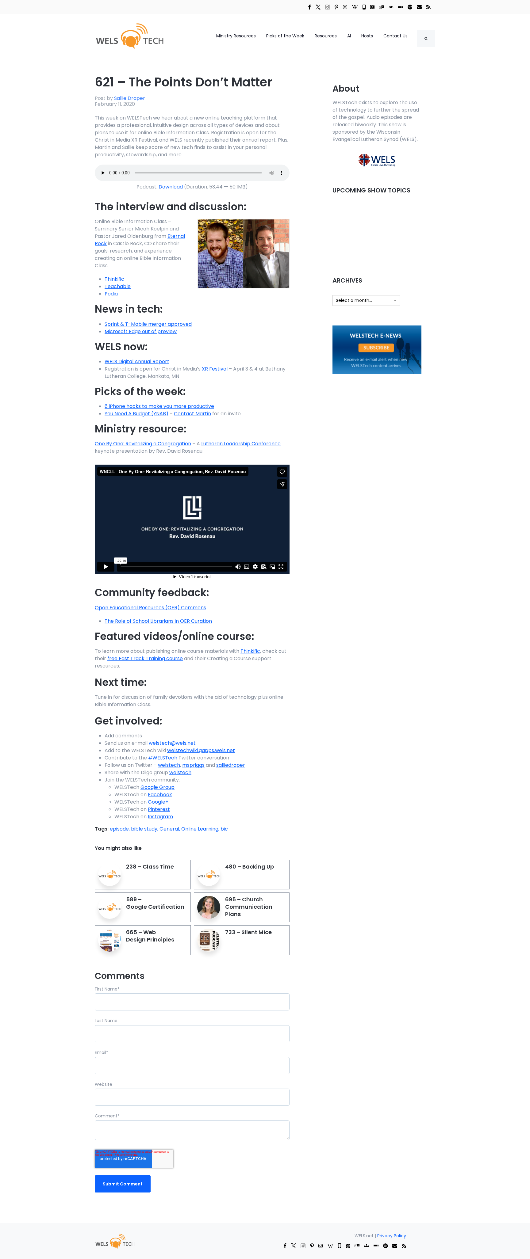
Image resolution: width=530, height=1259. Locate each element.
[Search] (426, 38)
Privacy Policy (391, 1236)
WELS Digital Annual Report (137, 361)
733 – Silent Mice (248, 932)
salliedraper (230, 765)
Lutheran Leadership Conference (241, 443)
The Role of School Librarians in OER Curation (158, 621)
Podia (111, 293)
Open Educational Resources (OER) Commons (150, 607)
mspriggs (193, 765)
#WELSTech (162, 757)
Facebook (160, 794)
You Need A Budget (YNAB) (136, 413)
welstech (169, 765)
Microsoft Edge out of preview (141, 331)
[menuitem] (115, 1240)
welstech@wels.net (172, 743)
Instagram (160, 816)
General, (170, 828)
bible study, (145, 828)
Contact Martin (192, 413)
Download (171, 186)
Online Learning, (201, 828)
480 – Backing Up (249, 866)
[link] (309, 6)
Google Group (157, 787)
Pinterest (159, 809)
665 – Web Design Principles (150, 935)
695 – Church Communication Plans (248, 907)
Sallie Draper (129, 98)
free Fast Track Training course (145, 658)
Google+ (158, 801)
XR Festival (215, 368)
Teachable (118, 286)
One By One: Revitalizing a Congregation (143, 443)
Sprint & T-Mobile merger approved (148, 324)
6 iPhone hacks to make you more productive (159, 406)
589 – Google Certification (155, 903)
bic (224, 828)
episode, (120, 828)
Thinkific (114, 279)
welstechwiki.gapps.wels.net (201, 750)
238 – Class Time (150, 866)
